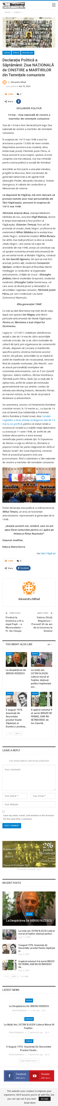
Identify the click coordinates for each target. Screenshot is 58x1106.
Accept (44, 1098)
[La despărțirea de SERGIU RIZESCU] (16, 659)
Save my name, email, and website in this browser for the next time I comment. (28, 817)
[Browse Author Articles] (29, 588)
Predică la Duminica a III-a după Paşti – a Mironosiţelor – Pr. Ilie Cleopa (15, 624)
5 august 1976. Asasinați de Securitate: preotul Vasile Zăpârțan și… (36, 948)
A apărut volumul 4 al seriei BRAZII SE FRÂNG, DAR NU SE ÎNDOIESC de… (36, 964)
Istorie (9, 653)
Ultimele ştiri (27, 53)
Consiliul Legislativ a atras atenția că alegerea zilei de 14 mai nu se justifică (28, 419)
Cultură (7, 53)
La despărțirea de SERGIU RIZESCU (29, 920)
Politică (16, 53)
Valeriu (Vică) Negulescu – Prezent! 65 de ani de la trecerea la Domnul (41, 624)
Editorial (35, 653)
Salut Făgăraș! (48, 553)
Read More (30, 1103)
